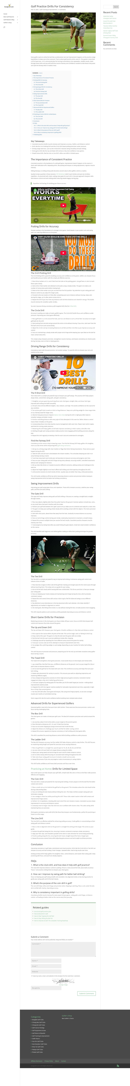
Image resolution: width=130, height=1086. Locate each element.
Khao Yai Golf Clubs (38, 1047)
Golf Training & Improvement (48, 9)
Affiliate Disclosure (36, 1061)
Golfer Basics (36, 1038)
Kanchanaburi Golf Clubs (39, 1044)
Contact (63, 1061)
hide (41, 73)
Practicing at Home (41, 768)
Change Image (63, 985)
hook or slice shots (59, 415)
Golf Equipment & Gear (39, 1030)
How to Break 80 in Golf (41, 914)
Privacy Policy (49, 1061)
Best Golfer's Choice (68, 1018)
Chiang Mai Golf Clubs (38, 1022)
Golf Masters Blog (9, 20)
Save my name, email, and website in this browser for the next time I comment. (56, 976)
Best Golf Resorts (9, 17)
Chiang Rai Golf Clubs (38, 1025)
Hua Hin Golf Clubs (37, 1041)
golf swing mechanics (64, 445)
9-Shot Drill (73, 306)
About (57, 1061)
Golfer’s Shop (8, 22)
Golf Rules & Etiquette (38, 1033)
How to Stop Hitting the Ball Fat (43, 918)
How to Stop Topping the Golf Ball (44, 916)
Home (5, 14)
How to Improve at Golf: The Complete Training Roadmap (51, 920)
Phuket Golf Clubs (37, 1052)
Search (116, 7)
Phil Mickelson (60, 174)
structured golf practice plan (42, 911)
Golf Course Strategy (38, 1028)
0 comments (62, 9)
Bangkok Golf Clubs (38, 1019)
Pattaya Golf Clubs (37, 1049)
